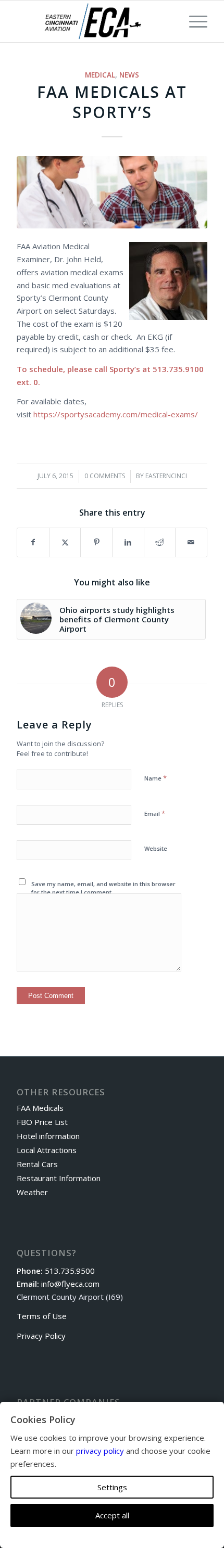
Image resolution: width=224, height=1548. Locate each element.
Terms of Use (42, 1316)
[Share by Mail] (191, 542)
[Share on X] (65, 542)
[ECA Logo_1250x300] (93, 21)
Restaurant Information (59, 1178)
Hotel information (48, 1136)
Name (155, 778)
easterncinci (166, 475)
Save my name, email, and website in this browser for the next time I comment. (103, 888)
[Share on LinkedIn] (128, 542)
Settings (112, 1487)
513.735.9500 (70, 1270)
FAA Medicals (40, 1108)
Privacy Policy (41, 1335)
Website (155, 848)
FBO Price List (42, 1122)
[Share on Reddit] (160, 542)
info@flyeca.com (70, 1283)
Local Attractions (47, 1150)
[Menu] (193, 21)
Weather (32, 1192)
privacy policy (100, 1450)
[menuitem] (193, 21)
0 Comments (104, 475)
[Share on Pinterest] (96, 542)
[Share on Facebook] (33, 542)
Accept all (112, 1515)
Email (154, 813)
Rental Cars (37, 1164)
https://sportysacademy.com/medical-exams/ (115, 414)
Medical (100, 75)
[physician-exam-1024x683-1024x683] (112, 192)
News (129, 75)
